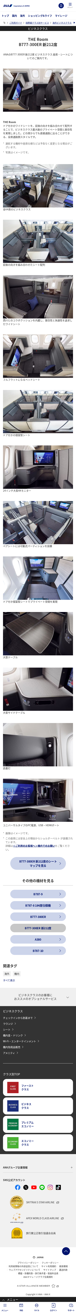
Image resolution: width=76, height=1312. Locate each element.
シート (6, 1029)
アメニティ (9, 1053)
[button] (70, 5)
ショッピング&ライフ (40, 15)
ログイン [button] (53, 1310)
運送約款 (63, 1270)
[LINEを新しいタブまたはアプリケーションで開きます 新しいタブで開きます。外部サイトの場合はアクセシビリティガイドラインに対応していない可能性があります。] (42, 1187)
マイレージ (61, 15)
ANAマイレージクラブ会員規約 (38, 1277)
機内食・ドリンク (13, 1035)
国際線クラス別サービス (37, 22)
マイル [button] (36, 1310)
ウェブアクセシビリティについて (24, 1270)
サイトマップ (49, 1270)
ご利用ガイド (15, 22)
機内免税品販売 (11, 1047)
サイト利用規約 (48, 1266)
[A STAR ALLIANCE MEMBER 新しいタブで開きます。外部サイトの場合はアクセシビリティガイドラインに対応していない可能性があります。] (38, 1286)
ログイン (61, 5)
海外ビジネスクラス (62, 22)
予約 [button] (21, 1310)
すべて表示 (9, 980)
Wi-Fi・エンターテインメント (19, 1041)
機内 (16, 973)
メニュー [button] (4, 1310)
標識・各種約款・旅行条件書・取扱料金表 (38, 1273)
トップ (5, 15)
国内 (14, 15)
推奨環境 (63, 1266)
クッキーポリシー (50, 1263)
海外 (22, 15)
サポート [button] (71, 1310)
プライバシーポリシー (28, 1263)
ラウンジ (8, 1023)
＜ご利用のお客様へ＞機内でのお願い (34, 845)
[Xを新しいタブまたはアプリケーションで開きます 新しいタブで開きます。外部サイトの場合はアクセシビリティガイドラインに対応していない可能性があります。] (25, 1187)
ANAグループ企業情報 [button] (15, 1167)
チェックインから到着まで (18, 1018)
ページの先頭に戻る (66, 1251)
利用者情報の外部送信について (23, 1266)
